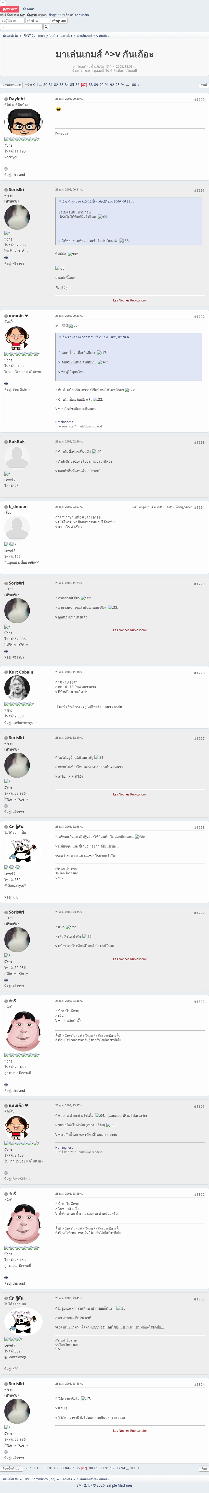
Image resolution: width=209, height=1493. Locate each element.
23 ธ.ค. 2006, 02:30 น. (69, 441)
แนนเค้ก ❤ (18, 316)
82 (56, 84)
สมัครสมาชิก (79, 15)
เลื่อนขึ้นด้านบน (11, 1468)
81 (51, 84)
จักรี (12, 1001)
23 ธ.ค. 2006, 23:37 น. (69, 1105)
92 (112, 84)
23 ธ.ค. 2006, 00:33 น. (69, 316)
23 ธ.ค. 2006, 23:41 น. (69, 1298)
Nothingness (64, 422)
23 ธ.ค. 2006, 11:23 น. (69, 583)
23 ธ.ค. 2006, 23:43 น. (69, 1383)
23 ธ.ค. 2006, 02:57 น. (69, 507)
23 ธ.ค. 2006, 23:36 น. (69, 1001)
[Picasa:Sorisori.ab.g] (6, 257)
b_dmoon (18, 506)
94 (123, 84)
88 (91, 84)
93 (117, 84)
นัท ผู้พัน (16, 826)
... (41, 84)
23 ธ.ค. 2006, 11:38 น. (69, 672)
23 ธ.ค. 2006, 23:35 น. (69, 912)
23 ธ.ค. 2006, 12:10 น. (69, 737)
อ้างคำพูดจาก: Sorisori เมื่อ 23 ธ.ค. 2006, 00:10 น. (95, 337)
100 (133, 84)
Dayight (17, 99)
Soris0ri (16, 189)
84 (67, 84)
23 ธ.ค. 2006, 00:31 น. (69, 189)
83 (61, 84)
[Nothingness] (6, 383)
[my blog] (6, 169)
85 (72, 84)
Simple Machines (120, 1485)
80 (45, 84)
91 (107, 84)
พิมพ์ (204, 85)
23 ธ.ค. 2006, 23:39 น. (69, 1193)
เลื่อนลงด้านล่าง (11, 85)
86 (77, 84)
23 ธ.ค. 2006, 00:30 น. (69, 98)
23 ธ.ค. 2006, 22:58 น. (69, 826)
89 (96, 84)
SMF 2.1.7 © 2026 (91, 1485)
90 (101, 84)
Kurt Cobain (21, 672)
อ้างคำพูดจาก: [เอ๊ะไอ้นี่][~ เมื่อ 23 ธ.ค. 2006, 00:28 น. (98, 201)
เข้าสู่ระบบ (54, 15)
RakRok (17, 441)
